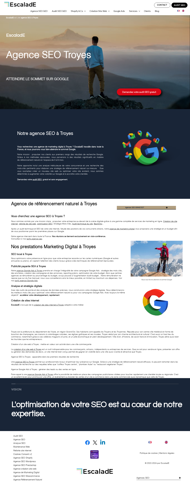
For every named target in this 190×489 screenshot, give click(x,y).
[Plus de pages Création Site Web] (109, 11)
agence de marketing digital (122, 229)
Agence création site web (24, 469)
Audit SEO (18, 436)
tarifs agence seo (34, 239)
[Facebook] (87, 443)
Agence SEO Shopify (23, 458)
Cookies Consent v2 (22, 454)
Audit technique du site (82, 223)
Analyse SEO (19, 443)
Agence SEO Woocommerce (26, 476)
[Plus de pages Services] (139, 11)
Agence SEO (19, 439)
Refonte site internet (22, 450)
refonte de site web (27, 223)
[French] (177, 10)
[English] (182, 10)
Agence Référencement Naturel (27, 479)
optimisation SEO (44, 223)
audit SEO (37, 179)
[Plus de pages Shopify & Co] (85, 11)
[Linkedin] (103, 443)
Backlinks (98, 223)
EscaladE (165, 463)
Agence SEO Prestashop (24, 465)
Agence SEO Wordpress (24, 461)
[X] (95, 443)
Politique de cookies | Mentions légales (157, 453)
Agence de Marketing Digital (26, 472)
